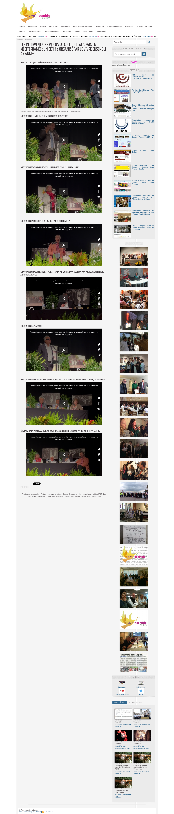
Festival (43, 26)
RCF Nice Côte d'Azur (144, 26)
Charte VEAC (40, 496)
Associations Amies (94, 496)
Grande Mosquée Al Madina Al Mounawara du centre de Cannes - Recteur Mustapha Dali (143, 107)
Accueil (22, 26)
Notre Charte (88, 32)
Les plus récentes (119, 702)
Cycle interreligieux (84, 494)
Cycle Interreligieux (114, 26)
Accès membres (25, 812)
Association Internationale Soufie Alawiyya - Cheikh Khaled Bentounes (143, 122)
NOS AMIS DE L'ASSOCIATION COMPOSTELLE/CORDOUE (143, 76)
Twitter (140, 694)
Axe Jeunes (53, 26)
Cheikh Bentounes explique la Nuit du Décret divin (140, 767)
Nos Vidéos (67, 32)
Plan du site (36, 812)
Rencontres (129, 26)
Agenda (134, 62)
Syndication (49, 812)
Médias (95, 494)
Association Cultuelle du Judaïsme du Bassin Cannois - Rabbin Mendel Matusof (143, 212)
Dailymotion (140, 687)
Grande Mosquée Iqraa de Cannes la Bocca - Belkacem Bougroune (143, 227)
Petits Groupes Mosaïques (82, 26)
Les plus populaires (135, 702)
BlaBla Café (100, 26)
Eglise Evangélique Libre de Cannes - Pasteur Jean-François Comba (143, 167)
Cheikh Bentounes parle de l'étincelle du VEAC (122, 767)
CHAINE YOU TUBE (122, 694)
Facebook (121, 687)
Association (32, 26)
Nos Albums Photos (52, 32)
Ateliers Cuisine (62, 494)
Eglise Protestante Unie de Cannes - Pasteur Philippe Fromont (143, 182)
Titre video (118, 722)
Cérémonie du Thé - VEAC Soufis (122, 791)
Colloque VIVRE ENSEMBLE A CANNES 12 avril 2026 (32, 36)
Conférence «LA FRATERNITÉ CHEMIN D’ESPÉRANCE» (85, 36)
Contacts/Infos (101, 32)
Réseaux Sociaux (35, 32)
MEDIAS (22, 32)
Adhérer (77, 32)
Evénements (65, 26)
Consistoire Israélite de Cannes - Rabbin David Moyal (143, 136)
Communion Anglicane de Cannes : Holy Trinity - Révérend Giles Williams (143, 197)
